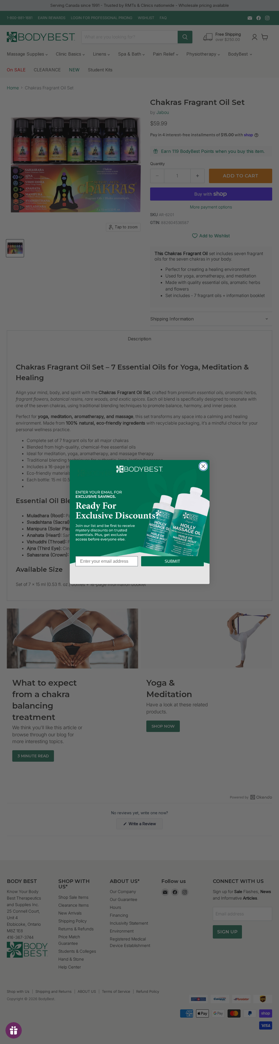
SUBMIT (172, 561)
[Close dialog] (203, 466)
